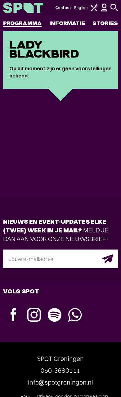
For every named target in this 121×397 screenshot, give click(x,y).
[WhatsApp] (75, 315)
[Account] (104, 10)
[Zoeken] (114, 9)
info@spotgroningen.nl (60, 382)
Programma (22, 23)
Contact (63, 7)
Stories (105, 23)
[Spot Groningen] (23, 7)
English (80, 7)
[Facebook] (13, 315)
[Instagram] (34, 315)
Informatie (67, 23)
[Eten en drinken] (94, 9)
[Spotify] (54, 315)
